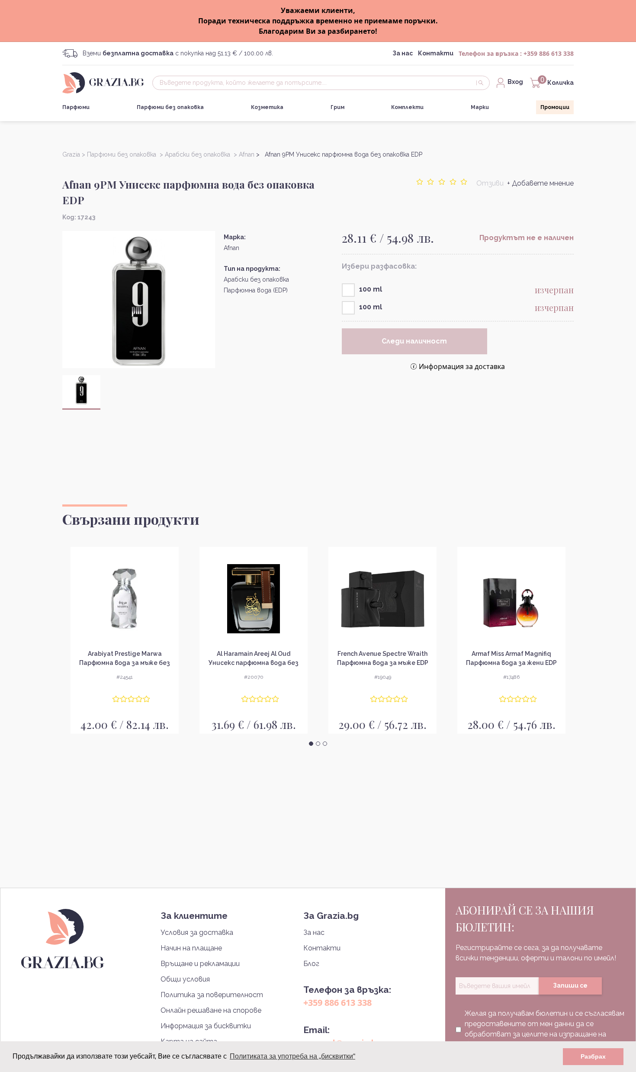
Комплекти (407, 107)
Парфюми (76, 107)
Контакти (435, 53)
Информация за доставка (462, 366)
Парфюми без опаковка (170, 107)
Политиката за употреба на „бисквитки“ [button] (292, 1056)
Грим (337, 107)
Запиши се (570, 985)
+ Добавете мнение (540, 183)
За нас (402, 53)
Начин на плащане (191, 948)
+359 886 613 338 (549, 53)
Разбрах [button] (593, 1056)
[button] (311, 743)
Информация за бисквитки (206, 1026)
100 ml (370, 289)
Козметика (267, 107)
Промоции (554, 107)
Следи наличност (414, 341)
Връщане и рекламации (200, 964)
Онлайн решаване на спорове (211, 1010)
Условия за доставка (197, 932)
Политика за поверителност (212, 995)
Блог (311, 964)
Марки (480, 107)
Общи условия (185, 979)
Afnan (231, 247)
